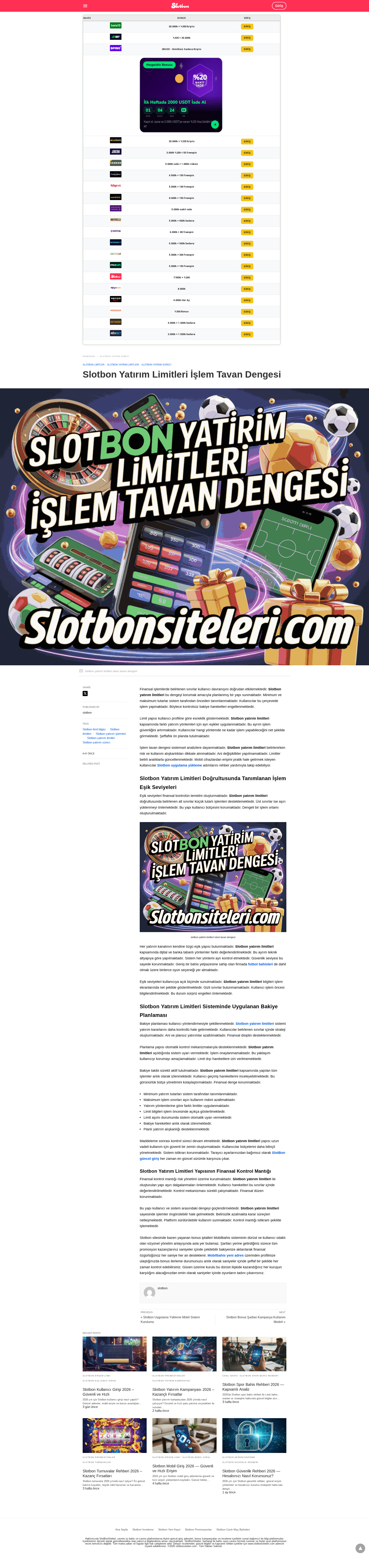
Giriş (279, 6)
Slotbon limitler (94, 364)
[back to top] (360, 1548)
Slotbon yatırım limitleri (123, 364)
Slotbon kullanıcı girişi (99, 1381)
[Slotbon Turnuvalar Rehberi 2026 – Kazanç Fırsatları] (115, 1435)
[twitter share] (85, 693)
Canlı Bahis (230, 1376)
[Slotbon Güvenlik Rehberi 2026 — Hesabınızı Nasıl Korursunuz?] (254, 1435)
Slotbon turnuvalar (97, 1462)
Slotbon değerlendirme (238, 1457)
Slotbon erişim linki (97, 1376)
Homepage (89, 356)
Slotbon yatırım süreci (114, 356)
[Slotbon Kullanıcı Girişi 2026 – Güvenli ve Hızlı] (115, 1354)
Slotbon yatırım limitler (101, 738)
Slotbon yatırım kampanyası (171, 1381)
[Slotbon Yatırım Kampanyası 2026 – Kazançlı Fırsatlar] (184, 1354)
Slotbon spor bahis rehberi (259, 1376)
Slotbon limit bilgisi (94, 729)
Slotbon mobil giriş (196, 1457)
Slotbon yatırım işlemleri (111, 733)
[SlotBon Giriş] (180, 5)
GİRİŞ (247, 26)
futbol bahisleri (260, 964)
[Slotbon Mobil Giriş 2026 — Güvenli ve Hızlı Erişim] (184, 1435)
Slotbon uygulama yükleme (179, 765)
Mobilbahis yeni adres (226, 1255)
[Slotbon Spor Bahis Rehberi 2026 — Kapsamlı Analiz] (254, 1354)
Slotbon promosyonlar (168, 1376)
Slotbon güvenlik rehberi (240, 1462)
